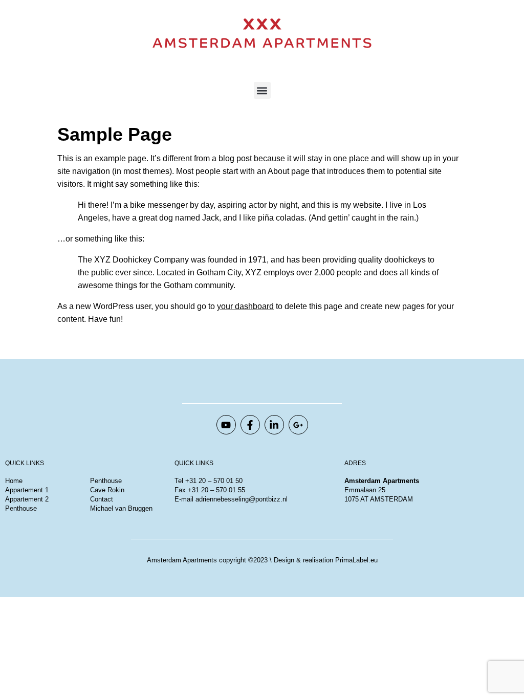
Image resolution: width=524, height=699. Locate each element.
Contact (101, 499)
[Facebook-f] (250, 424)
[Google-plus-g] (298, 424)
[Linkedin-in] (274, 424)
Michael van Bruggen (122, 508)
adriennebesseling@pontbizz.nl (241, 499)
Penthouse (21, 508)
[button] (262, 90)
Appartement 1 (27, 490)
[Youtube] (226, 424)
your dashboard (245, 306)
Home (14, 481)
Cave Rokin (107, 490)
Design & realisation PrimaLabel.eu (326, 560)
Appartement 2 (27, 499)
